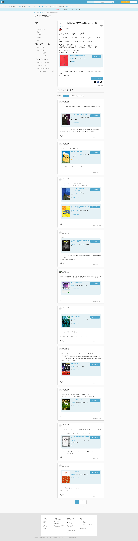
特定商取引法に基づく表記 (44, 537)
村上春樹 (72, 58)
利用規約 (36, 537)
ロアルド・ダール (75, 193)
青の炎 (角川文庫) (75, 316)
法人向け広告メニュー (84, 522)
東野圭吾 (73, 402)
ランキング (45, 519)
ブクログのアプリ (70, 523)
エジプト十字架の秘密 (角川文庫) (79, 114)
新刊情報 (44, 521)
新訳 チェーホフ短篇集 (76, 151)
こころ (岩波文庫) (75, 471)
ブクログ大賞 (45, 525)
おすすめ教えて (41, 29)
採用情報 (74, 537)
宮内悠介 (73, 244)
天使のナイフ (74, 363)
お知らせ (81, 519)
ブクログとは (117, 1)
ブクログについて (70, 519)
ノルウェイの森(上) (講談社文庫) (78, 55)
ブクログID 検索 (57, 526)
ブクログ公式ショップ (71, 526)
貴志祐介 (73, 319)
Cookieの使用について (54, 537)
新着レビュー (45, 522)
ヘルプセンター (83, 521)
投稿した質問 (40, 47)
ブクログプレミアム (70, 525)
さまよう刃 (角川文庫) (76, 399)
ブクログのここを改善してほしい (45, 62)
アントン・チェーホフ (76, 154)
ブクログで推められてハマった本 (45, 71)
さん (65, 28)
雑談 (38, 40)
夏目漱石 (73, 474)
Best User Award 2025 (71, 530)
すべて (38, 26)
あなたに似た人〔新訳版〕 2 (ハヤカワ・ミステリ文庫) (80, 206)
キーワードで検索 (57, 519)
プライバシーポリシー (63, 537)
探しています (40, 32)
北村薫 (72, 285)
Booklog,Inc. (94, 538)
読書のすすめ (45, 528)
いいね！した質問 (41, 53)
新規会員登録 (125, 1)
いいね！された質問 (42, 56)
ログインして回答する (97, 78)
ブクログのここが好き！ (43, 65)
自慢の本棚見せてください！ (44, 68)
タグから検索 (56, 521)
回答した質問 (40, 50)
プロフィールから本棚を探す (59, 525)
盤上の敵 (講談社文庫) (76, 282)
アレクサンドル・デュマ (77, 440)
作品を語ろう (40, 34)
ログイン (133, 1)
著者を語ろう (40, 37)
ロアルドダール (74, 210)
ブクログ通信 (45, 526)
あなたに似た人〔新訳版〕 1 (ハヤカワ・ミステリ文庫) (80, 189)
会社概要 (70, 537)
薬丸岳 (72, 366)
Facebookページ (83, 528)
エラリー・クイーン (76, 117)
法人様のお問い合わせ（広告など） (86, 524)
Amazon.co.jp (74, 61)
